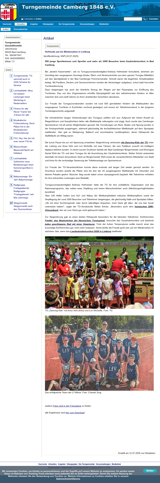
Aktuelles (29, 19)
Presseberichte (21, 29)
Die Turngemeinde (67, 24)
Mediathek (104, 24)
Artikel (6, 29)
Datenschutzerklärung (68, 478)
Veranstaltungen (87, 24)
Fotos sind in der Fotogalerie (67, 406)
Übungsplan (48, 24)
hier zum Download (75, 412)
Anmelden (153, 19)
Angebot (34, 24)
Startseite (7, 24)
